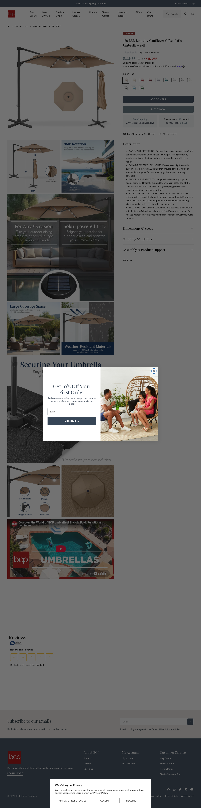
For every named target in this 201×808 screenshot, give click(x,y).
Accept (104, 800)
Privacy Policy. (100, 793)
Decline (131, 800)
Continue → (71, 420)
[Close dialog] (154, 371)
